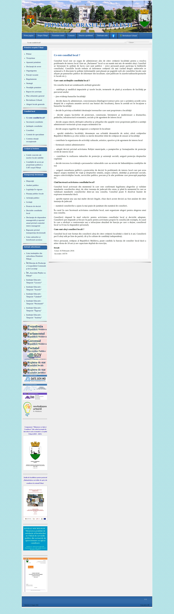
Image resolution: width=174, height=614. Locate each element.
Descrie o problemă (86, 35)
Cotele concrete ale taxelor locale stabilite (35, 156)
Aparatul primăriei (33, 62)
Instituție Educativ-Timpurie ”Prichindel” (35, 302)
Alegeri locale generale (35, 104)
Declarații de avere (33, 66)
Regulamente (31, 79)
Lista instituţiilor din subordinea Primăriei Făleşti (34, 256)
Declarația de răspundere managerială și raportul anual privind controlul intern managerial (36, 221)
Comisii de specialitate (35, 135)
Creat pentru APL (145, 605)
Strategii (29, 83)
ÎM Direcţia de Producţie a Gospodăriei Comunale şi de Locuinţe (36, 266)
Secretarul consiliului (34, 122)
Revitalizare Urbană (34, 100)
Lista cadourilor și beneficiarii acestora (34, 238)
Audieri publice (32, 185)
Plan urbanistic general (35, 96)
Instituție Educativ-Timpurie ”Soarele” (34, 288)
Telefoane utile (102, 35)
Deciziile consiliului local (34, 211)
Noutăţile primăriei (33, 87)
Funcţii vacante (32, 75)
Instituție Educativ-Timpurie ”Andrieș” (34, 316)
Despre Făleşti (43, 35)
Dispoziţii (30, 181)
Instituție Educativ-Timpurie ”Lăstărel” (34, 295)
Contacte (71, 35)
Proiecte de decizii (33, 206)
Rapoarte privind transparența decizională (35, 231)
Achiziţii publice (32, 198)
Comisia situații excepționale (32, 140)
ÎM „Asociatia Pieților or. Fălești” (36, 274)
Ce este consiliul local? (35, 118)
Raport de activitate (34, 92)
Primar (28, 54)
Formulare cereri (58, 35)
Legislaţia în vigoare (34, 189)
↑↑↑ (145, 599)
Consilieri (30, 130)
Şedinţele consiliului (34, 126)
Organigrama (31, 71)
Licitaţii (29, 202)
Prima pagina (28, 35)
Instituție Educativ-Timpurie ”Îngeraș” (34, 309)
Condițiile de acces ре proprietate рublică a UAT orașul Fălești (35, 165)
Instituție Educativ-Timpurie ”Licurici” (34, 281)
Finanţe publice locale (35, 194)
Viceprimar (30, 58)
